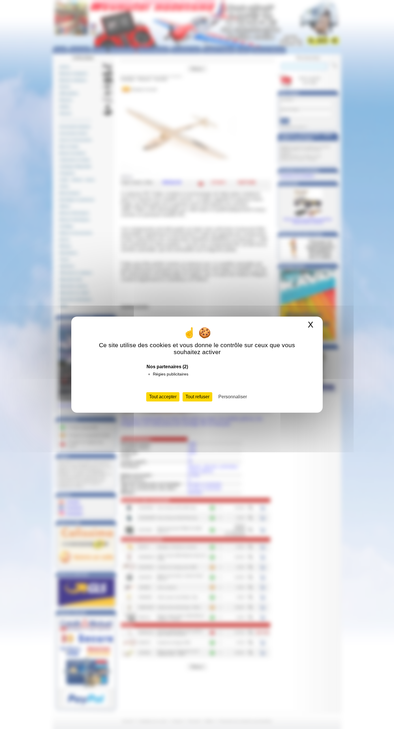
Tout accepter (163, 396)
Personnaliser (232, 396)
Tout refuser (197, 396)
